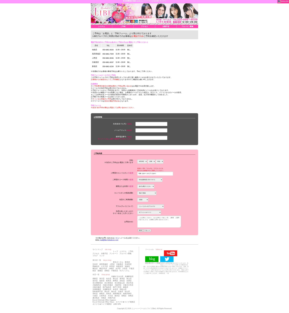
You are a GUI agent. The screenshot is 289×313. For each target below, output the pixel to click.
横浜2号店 (103, 268)
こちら (116, 238)
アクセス (96, 253)
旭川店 (101, 278)
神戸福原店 (107, 287)
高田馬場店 (103, 264)
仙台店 (108, 278)
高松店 (95, 293)
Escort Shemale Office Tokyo (103, 302)
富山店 (129, 278)
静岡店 (115, 281)
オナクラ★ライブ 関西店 (102, 304)
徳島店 (101, 293)
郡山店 (115, 278)
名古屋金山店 (120, 283)
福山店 (113, 291)
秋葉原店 (119, 266)
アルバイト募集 (126, 253)
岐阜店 (108, 281)
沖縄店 (103, 298)
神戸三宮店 (117, 287)
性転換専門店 (98, 291)
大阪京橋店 (97, 287)
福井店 (101, 281)
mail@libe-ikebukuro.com (109, 240)
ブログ (95, 256)
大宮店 (124, 268)
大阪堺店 (118, 285)
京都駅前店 (107, 289)
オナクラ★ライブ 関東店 (125, 302)
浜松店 (122, 281)
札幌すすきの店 (117, 276)
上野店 (112, 264)
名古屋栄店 (108, 283)
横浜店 (95, 268)
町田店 (112, 266)
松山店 (127, 291)
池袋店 (127, 266)
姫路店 (125, 287)
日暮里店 (119, 264)
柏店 (94, 271)
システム (123, 251)
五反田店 (128, 264)
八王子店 (104, 266)
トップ (115, 251)
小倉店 (95, 296)
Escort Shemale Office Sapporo (104, 300)
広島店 (120, 291)
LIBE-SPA (117, 304)
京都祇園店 (97, 289)
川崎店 (111, 268)
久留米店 (102, 296)
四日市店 (129, 283)
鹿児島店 (96, 298)
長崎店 (123, 296)
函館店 (95, 278)
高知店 (108, 293)
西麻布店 (96, 266)
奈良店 (115, 289)
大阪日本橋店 (108, 285)
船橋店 (100, 271)
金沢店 (95, 281)
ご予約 (130, 251)
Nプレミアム (124, 271)
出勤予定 (104, 253)
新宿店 (127, 262)
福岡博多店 (117, 293)
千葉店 (131, 268)
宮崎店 (130, 296)
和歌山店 (123, 289)
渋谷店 (95, 264)
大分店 (110, 296)
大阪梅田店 (97, 285)
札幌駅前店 (129, 276)
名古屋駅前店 (98, 283)
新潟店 (122, 278)
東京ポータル (118, 262)
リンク (101, 256)
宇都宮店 (114, 271)
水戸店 (118, 268)
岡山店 (107, 291)
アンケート (114, 253)
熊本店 (117, 296)
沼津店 (129, 281)
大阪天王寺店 (128, 285)
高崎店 (107, 271)
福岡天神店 (127, 293)
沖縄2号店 (111, 298)
